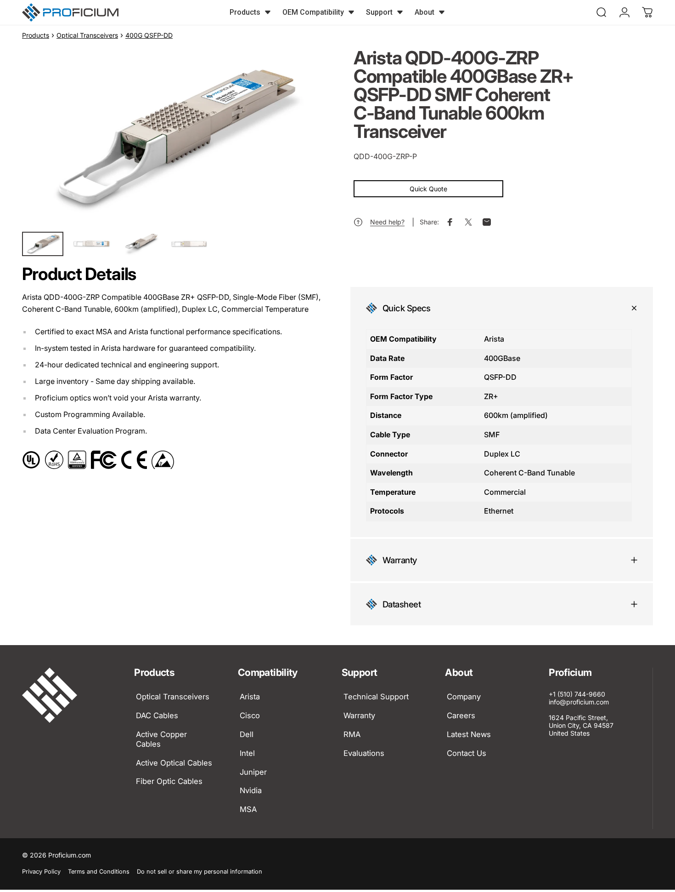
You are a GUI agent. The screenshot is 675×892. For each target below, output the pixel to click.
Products (35, 35)
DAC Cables (157, 715)
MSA (248, 809)
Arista (250, 696)
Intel (247, 753)
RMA (351, 734)
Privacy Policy (41, 871)
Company (464, 696)
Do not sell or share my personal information (199, 871)
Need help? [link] (387, 222)
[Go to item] (42, 244)
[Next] (297, 153)
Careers (461, 715)
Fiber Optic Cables (169, 781)
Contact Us (466, 753)
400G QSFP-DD (149, 35)
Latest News (469, 734)
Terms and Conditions (98, 871)
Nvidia (251, 790)
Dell (246, 734)
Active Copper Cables (161, 739)
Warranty (359, 715)
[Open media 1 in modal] (171, 136)
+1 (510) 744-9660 (577, 694)
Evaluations (363, 753)
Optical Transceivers (87, 35)
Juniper (253, 771)
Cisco (250, 715)
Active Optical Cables (174, 762)
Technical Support (376, 696)
